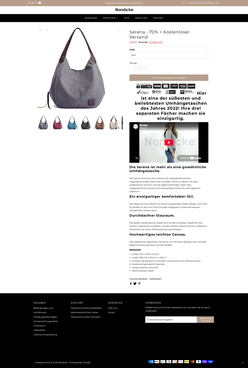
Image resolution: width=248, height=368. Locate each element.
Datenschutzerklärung (45, 334)
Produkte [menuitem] (109, 18)
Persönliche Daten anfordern (86, 317)
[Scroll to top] (242, 362)
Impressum (40, 326)
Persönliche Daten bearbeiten (86, 308)
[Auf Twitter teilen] (135, 284)
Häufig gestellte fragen (45, 317)
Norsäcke (63, 362)
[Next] (46, 30)
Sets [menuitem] (126, 18)
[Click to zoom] (118, 30)
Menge (133, 63)
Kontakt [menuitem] (158, 18)
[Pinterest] (35, 3)
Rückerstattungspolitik (46, 321)
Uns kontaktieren (138, 279)
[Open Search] (182, 3)
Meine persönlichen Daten (84, 312)
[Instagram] (32, 3)
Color (132, 49)
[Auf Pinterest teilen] (139, 284)
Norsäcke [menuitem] (91, 18)
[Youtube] (40, 3)
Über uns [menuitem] (141, 18)
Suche (111, 312)
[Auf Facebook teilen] (131, 284)
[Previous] (40, 30)
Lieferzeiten (155, 279)
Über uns (113, 308)
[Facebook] (29, 3)
